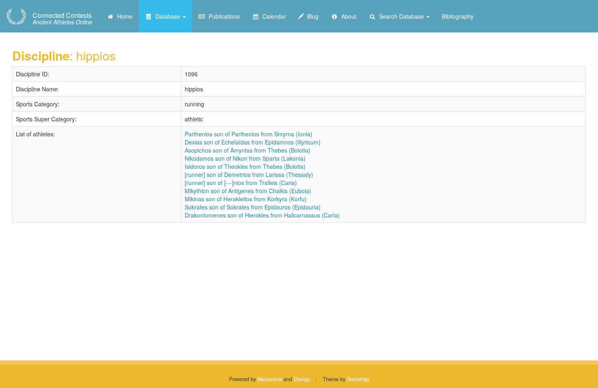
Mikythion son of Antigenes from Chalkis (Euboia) (248, 191)
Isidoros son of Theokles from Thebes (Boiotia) (245, 166)
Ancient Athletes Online (62, 18)
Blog (311, 16)
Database (167, 16)
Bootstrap (358, 379)
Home (123, 16)
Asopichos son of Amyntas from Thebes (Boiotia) (247, 150)
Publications (222, 16)
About (347, 16)
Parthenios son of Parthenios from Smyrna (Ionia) (248, 134)
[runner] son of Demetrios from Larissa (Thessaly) (249, 174)
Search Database (401, 16)
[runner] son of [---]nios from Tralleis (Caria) (241, 183)
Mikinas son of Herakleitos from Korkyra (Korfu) (246, 199)
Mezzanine (270, 379)
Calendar (272, 16)
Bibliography (458, 16)
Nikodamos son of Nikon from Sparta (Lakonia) (245, 158)
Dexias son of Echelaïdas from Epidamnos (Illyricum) (253, 142)
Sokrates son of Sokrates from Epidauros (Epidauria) (253, 207)
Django (302, 379)
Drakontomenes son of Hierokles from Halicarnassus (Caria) (262, 215)
